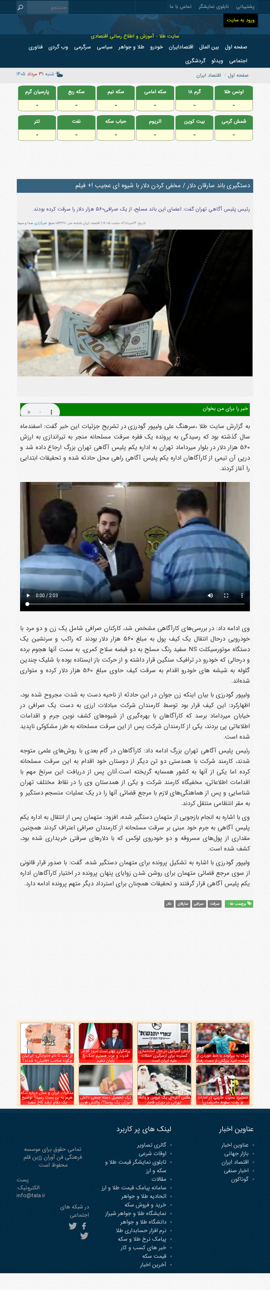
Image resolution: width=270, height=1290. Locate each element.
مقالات (158, 1179)
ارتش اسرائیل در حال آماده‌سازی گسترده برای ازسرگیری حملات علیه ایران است (164, 1056)
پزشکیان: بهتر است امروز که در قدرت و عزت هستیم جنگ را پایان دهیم (105, 1056)
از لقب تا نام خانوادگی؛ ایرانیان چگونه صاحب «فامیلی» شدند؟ (47, 1057)
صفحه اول (236, 47)
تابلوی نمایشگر (214, 7)
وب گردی (58, 47)
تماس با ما (181, 7)
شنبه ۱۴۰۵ (35, 74)
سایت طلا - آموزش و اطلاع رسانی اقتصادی (135, 36)
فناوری (35, 47)
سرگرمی (82, 47)
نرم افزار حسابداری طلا (141, 1230)
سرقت (214, 904)
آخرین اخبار (153, 1264)
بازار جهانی (236, 1153)
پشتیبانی (245, 7)
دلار (169, 904)
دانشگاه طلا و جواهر (143, 1222)
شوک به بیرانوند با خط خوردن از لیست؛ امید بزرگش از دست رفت (223, 1057)
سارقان (183, 904)
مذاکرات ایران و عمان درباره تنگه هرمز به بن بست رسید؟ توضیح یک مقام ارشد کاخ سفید (47, 1097)
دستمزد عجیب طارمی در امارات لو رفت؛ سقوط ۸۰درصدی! (223, 1099)
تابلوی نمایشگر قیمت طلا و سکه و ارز (135, 1166)
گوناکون (240, 1179)
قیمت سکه (154, 1256)
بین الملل (209, 47)
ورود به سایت (241, 20)
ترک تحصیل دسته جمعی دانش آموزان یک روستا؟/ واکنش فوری (106, 1099)
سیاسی (105, 47)
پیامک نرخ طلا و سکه (142, 1239)
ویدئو (217, 61)
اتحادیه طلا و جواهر (144, 1196)
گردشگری (195, 61)
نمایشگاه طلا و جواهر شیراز (135, 1213)
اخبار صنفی (236, 1170)
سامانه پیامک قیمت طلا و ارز (134, 1187)
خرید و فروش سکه (145, 1205)
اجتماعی (238, 61)
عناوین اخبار (235, 1145)
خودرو (156, 47)
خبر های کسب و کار (143, 1247)
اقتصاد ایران (235, 1162)
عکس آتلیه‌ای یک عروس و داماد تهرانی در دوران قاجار (164, 1099)
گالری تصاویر (151, 1145)
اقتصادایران (181, 47)
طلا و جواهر (131, 47)
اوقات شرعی (152, 1153)
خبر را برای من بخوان (225, 408)
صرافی (199, 904)
